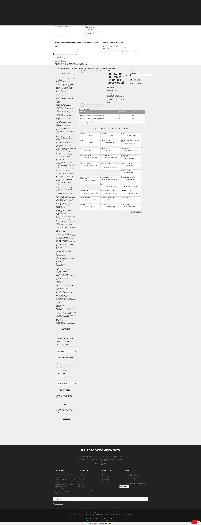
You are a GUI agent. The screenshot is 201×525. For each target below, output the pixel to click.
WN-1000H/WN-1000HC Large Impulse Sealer (66, 228)
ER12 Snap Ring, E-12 (90, 166)
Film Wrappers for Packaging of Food (64, 116)
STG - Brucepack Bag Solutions (64, 314)
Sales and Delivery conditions (86, 477)
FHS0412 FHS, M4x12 (130, 193)
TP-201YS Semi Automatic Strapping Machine (65, 134)
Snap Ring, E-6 (90, 151)
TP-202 (73, 411)
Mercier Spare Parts (60, 59)
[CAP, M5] (90, 133)
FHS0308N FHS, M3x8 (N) (110, 179)
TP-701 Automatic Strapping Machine (66, 188)
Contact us (108, 512)
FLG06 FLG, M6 (110, 207)
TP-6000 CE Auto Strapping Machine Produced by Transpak (66, 148)
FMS (63, 411)
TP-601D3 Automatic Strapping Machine (64, 177)
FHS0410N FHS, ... (110, 193)
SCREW (58, 411)
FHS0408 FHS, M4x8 (130, 186)
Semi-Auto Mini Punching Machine (65, 299)
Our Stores (81, 479)
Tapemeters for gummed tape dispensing (64, 109)
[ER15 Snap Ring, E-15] (131, 163)
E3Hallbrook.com (60, 207)
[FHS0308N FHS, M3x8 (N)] (110, 177)
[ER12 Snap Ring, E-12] (90, 163)
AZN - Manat (58, 9)
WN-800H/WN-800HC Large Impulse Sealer (66, 222)
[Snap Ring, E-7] (110, 148)
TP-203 (69, 411)
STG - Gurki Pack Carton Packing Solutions (65, 318)
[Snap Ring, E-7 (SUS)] (131, 148)
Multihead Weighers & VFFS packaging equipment (63, 270)
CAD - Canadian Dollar (61, 13)
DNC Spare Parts (60, 256)
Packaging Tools (59, 60)
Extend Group (61, 373)
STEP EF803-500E (60, 268)
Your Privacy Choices (103, 523)
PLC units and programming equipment (64, 293)
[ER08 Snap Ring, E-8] (90, 155)
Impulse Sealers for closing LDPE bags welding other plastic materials (65, 100)
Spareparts (59, 263)
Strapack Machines (61, 247)
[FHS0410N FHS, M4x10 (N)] (110, 191)
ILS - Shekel (58, 19)
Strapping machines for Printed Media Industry (64, 89)
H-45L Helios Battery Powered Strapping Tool (64, 126)
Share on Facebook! (113, 95)
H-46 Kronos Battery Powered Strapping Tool (64, 123)
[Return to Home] (55, 68)
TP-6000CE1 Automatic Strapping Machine (65, 165)
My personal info (106, 482)
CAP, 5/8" (90, 142)
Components (59, 281)
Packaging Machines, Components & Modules (65, 79)
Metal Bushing (70, 409)
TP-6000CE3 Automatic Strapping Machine (65, 174)
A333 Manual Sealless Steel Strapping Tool (63, 252)
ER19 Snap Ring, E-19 (130, 172)
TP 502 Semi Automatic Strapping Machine (65, 131)
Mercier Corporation (61, 209)
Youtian (58, 257)
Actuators (58, 282)
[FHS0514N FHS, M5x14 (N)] (110, 197)
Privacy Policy (82, 482)
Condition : (110, 90)
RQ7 (57, 248)
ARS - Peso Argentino (60, 6)
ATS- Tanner (59, 230)
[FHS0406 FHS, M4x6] (110, 184)
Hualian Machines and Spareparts (65, 258)
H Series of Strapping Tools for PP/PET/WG (64, 146)
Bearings (58, 284)
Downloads (81, 484)
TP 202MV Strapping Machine (64, 137)
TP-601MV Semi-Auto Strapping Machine (64, 180)
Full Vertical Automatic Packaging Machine (65, 96)
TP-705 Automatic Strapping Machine (63, 182)
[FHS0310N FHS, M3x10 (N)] (131, 177)
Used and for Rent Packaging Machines (64, 279)
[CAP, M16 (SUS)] (131, 133)
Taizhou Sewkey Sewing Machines (65, 239)
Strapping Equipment (62, 81)
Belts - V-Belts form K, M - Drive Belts (66, 285)
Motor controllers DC (61, 291)
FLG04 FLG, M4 (131, 200)
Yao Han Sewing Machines (63, 237)
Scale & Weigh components (63, 298)
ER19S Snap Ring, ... (90, 181)
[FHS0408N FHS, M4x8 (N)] (90, 191)
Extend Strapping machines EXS (64, 199)
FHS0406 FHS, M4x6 (110, 186)
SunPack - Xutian (60, 231)
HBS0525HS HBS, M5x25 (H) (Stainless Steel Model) (65, 396)
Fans (57, 289)
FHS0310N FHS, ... (131, 179)
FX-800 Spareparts (61, 264)
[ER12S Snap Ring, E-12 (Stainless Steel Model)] (110, 164)
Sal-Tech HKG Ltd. (62, 345)
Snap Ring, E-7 (110, 151)
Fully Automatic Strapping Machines (66, 86)
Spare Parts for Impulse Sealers (64, 210)
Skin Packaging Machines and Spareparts (64, 260)
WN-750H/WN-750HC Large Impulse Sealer (65, 219)
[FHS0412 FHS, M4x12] (131, 191)
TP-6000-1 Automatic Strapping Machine (64, 168)
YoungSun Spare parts (61, 62)
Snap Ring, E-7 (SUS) (131, 151)
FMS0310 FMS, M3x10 (130, 207)
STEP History (81, 486)
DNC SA (59, 367)
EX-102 (57, 254)
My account (107, 470)
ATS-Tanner (60, 364)
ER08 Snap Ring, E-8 (90, 157)
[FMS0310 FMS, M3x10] (131, 204)
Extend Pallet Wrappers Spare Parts (65, 197)
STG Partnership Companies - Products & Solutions (64, 310)
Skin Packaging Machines (63, 321)
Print (108, 102)
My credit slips (106, 477)
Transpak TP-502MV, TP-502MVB (64, 193)
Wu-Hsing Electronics (61, 212)
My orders (104, 475)
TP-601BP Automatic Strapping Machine (64, 129)
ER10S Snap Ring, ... (131, 159)
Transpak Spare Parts (61, 57)
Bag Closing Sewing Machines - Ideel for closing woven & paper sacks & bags (64, 113)
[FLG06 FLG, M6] (110, 204)
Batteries (58, 304)
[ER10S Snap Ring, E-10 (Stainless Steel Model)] (131, 156)
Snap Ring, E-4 (110, 142)
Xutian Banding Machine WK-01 (64, 233)
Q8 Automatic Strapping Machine (65, 234)
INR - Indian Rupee (60, 20)
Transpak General (61, 192)
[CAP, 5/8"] (90, 140)
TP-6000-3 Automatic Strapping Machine (64, 171)
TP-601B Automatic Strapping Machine (64, 154)
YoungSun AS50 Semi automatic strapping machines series (71, 64)
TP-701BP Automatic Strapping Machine (64, 189)
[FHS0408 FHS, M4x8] (131, 184)
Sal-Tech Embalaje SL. (64, 341)
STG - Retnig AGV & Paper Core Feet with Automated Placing (66, 315)
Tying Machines (60, 322)
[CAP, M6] (110, 133)
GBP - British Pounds (60, 17)
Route (102, 512)
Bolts (57, 287)
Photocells (59, 306)
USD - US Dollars (59, 25)
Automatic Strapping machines (64, 84)
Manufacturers (66, 358)
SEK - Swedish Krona (60, 23)
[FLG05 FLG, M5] (90, 204)
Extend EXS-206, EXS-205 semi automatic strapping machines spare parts (64, 205)
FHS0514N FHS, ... (110, 200)
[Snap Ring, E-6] (90, 148)
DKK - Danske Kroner (60, 15)
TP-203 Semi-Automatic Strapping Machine (65, 143)
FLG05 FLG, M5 (90, 207)
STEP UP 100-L (59, 267)
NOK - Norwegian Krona (61, 22)
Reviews (81, 104)
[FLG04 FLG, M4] (131, 197)
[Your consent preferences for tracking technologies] (198, 522)
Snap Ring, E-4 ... (130, 144)
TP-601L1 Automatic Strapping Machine (64, 160)
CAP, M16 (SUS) (131, 135)
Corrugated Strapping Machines (65, 87)
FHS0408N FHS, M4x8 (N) (90, 193)
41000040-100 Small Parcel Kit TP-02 (65, 141)
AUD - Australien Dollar (61, 8)
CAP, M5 (90, 135)
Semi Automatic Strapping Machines (66, 83)
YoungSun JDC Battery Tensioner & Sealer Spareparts (69, 63)
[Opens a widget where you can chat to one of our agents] (195, 522)
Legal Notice (81, 475)
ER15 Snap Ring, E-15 (130, 166)
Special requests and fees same (65, 308)
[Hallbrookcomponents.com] (69, 29)
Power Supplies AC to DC (62, 297)
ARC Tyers (58, 273)
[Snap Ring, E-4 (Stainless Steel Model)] (131, 140)
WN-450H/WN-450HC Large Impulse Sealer (66, 213)
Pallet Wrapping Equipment (63, 103)
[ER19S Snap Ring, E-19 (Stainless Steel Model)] (90, 177)
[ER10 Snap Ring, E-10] (110, 155)
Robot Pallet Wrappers (62, 104)
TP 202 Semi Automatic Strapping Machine (65, 138)
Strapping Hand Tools (62, 91)
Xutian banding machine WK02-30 (65, 236)
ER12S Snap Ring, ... (110, 167)
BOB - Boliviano (59, 10)
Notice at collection (93, 523)
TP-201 (57, 412)
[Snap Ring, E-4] (110, 140)
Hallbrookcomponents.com (65, 377)
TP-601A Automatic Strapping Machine (64, 151)
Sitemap (115, 512)
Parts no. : (110, 87)
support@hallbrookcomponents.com (136, 483)
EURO (56, 16)
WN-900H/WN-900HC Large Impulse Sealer (66, 225)
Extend (57, 195)
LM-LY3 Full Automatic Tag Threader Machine (65, 276)
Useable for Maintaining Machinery (65, 323)
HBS (61, 411)
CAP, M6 (110, 135)
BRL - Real (57, 12)
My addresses (106, 479)
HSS (66, 411)
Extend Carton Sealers (62, 196)
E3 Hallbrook (61, 335)
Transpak (81, 68)
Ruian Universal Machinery (63, 274)
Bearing (63, 409)
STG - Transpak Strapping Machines (66, 312)
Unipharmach (59, 265)
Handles (58, 302)
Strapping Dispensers (62, 93)
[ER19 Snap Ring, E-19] (131, 170)
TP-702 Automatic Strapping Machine (63, 185)
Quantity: (133, 73)
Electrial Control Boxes (62, 288)
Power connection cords (62, 295)
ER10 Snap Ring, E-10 (110, 157)
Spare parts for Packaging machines (66, 68)
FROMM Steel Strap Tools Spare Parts (66, 250)
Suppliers (66, 329)
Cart (86, 26)
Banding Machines (61, 94)
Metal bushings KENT (61, 305)
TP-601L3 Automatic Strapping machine (64, 163)
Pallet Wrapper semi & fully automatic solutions (63, 106)
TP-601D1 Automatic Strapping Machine (64, 157)
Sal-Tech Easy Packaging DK (66, 338)
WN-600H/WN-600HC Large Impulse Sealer (66, 216)
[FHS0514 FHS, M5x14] (90, 197)
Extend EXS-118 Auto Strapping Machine (64, 201)
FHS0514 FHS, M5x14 (90, 200)
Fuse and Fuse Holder (62, 301)
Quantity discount (84, 109)
